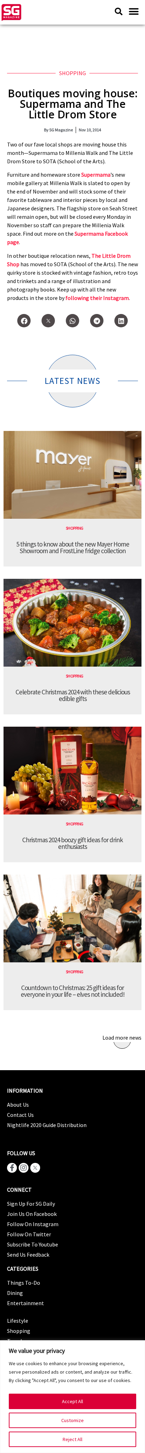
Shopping (72, 73)
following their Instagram (97, 297)
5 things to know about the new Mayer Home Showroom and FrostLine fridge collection (72, 547)
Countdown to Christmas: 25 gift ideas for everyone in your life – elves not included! (73, 991)
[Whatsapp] (72, 320)
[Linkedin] (121, 320)
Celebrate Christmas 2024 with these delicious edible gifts (72, 695)
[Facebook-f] (12, 1168)
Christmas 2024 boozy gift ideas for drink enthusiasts (72, 843)
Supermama (96, 174)
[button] (133, 11)
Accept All (72, 1401)
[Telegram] (96, 320)
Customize (72, 1420)
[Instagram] (24, 1168)
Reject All (72, 1439)
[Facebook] (24, 320)
